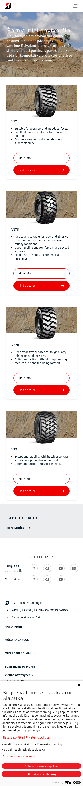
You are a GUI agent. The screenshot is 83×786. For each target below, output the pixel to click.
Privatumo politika (37, 737)
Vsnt (15, 345)
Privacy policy (54, 756)
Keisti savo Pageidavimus (18, 756)
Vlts (15, 229)
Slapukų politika (12, 737)
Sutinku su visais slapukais (41, 766)
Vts (14, 449)
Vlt (14, 121)
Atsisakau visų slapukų (41, 774)
